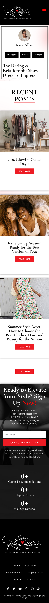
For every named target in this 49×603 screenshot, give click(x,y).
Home (16, 565)
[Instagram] (32, 589)
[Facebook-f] (8, 589)
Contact (31, 579)
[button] (12, 55)
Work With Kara (14, 572)
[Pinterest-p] (26, 589)
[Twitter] (14, 589)
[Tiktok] (39, 589)
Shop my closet (35, 572)
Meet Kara (30, 565)
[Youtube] (20, 589)
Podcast (18, 579)
